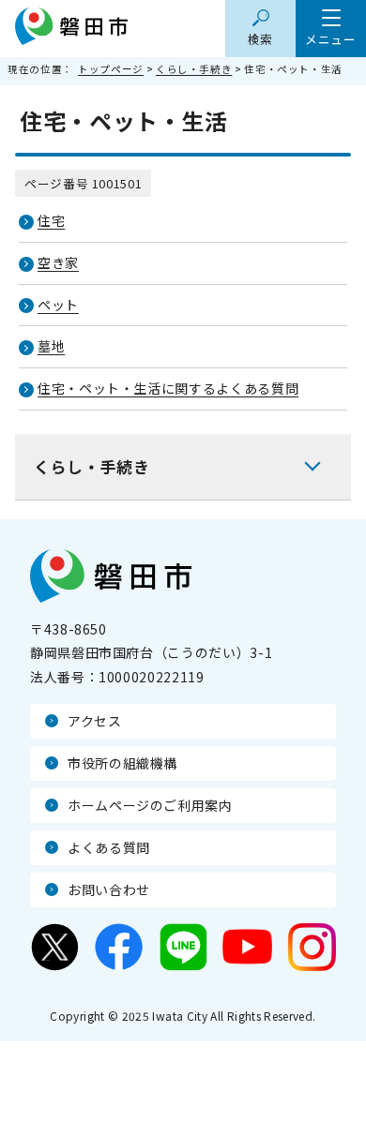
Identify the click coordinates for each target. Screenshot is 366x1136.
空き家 (58, 262)
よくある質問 (109, 847)
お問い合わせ (109, 889)
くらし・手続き (194, 69)
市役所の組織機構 (122, 763)
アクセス (95, 720)
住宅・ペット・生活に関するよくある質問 (168, 388)
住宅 (51, 220)
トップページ (111, 69)
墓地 (51, 345)
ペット (58, 304)
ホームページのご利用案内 (150, 805)
